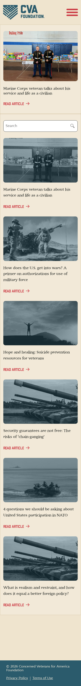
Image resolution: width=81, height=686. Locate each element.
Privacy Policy (17, 678)
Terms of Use (42, 678)
